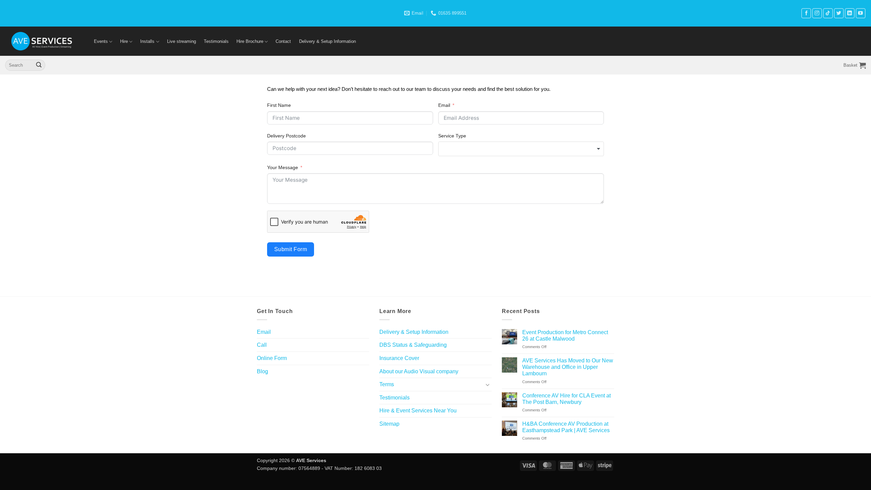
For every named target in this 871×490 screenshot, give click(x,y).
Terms (386, 384)
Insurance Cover (399, 358)
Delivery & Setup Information (327, 41)
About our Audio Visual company (418, 371)
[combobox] (521, 149)
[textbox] (521, 149)
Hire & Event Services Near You (418, 410)
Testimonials (216, 41)
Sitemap (389, 424)
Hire (124, 41)
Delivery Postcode (286, 135)
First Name (279, 105)
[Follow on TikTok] (828, 13)
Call (262, 345)
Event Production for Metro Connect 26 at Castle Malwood (565, 335)
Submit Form (290, 249)
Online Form (272, 358)
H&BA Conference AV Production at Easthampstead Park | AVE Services (566, 427)
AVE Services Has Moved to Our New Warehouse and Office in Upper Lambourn (567, 367)
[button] (854, 65)
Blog (262, 371)
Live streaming (181, 41)
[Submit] (39, 65)
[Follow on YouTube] (861, 13)
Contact (283, 41)
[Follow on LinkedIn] (850, 13)
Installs (147, 41)
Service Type (452, 135)
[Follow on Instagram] (817, 13)
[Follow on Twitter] (839, 13)
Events (101, 41)
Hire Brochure (249, 41)
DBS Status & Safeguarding (413, 345)
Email (444, 105)
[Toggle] (487, 384)
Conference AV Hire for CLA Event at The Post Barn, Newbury (566, 399)
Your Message (282, 167)
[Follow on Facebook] (806, 13)
